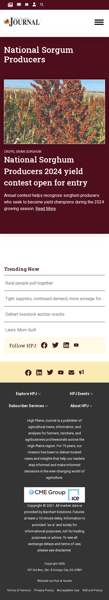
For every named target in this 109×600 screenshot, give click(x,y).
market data (69, 506)
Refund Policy (92, 590)
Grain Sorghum (28, 152)
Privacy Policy (44, 590)
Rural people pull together (29, 283)
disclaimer (63, 550)
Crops (9, 152)
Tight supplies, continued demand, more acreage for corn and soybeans (54, 298)
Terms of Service (19, 590)
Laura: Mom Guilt (20, 329)
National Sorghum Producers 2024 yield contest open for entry (46, 171)
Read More (45, 208)
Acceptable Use (68, 590)
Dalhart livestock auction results (35, 314)
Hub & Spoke (62, 581)
